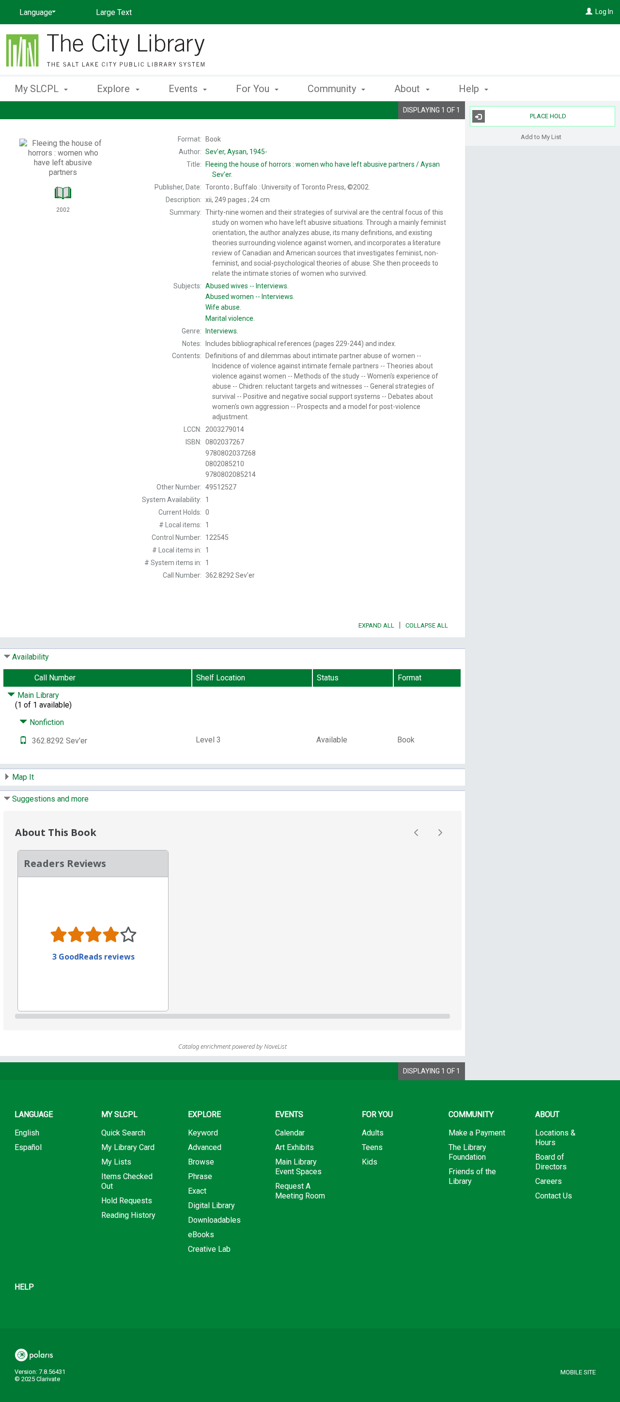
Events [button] (184, 89)
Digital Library (211, 1205)
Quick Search (123, 1132)
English (27, 1132)
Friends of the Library (472, 1176)
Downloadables (214, 1220)
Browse (201, 1161)
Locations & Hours (555, 1137)
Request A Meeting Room (300, 1190)
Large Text (114, 12)
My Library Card (128, 1147)
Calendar (290, 1132)
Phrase (200, 1176)
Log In (604, 12)
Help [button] (470, 89)
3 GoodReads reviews (93, 956)
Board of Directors (551, 1161)
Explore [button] (114, 89)
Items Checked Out (127, 1181)
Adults (373, 1132)
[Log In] (589, 12)
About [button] (408, 89)
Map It (23, 777)
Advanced (204, 1147)
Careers (548, 1181)
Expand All (376, 625)
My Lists (116, 1161)
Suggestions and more (50, 798)
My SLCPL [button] (38, 89)
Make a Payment (477, 1132)
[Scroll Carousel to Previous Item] (416, 832)
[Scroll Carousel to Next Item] (440, 832)
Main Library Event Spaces (298, 1166)
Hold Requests (126, 1200)
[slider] (232, 1016)
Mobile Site (578, 1372)
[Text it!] (23, 740)
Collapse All (426, 625)
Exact (197, 1191)
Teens (372, 1147)
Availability (30, 657)
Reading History (128, 1215)
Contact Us (553, 1195)
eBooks (201, 1234)
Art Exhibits (294, 1147)
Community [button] (333, 89)
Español (28, 1147)
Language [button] (34, 1114)
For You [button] (254, 89)
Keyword (203, 1132)
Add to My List (541, 136)
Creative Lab (209, 1249)
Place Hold (548, 116)
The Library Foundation (467, 1152)
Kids (369, 1161)
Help (24, 1287)
